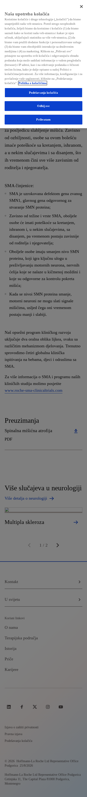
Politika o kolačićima (33, 83)
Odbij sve (43, 106)
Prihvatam (43, 119)
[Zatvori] (81, 6)
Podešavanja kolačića (43, 92)
